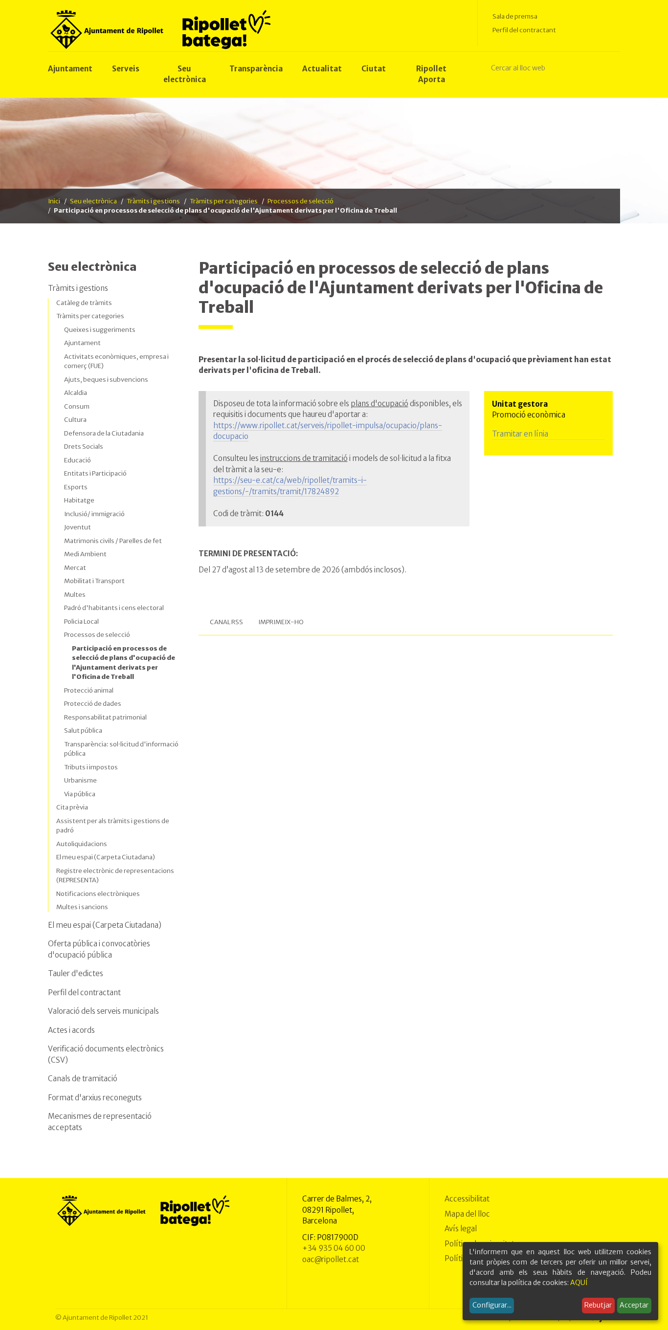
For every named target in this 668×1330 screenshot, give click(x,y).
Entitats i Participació (95, 473)
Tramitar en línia (521, 433)
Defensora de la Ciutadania (104, 433)
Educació (77, 460)
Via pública (79, 794)
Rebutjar (598, 1305)
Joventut (77, 527)
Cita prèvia (72, 807)
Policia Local (81, 621)
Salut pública (83, 730)
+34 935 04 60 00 (333, 1248)
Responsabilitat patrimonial (105, 717)
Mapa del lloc (467, 1214)
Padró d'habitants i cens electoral (114, 608)
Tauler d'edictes (75, 973)
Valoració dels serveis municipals (103, 1011)
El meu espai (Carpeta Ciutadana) (105, 857)
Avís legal (461, 1228)
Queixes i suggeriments (99, 330)
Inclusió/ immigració (94, 514)
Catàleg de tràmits (84, 303)
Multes (75, 594)
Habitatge (79, 500)
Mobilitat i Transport (94, 581)
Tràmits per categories (224, 201)
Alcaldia (75, 393)
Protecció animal (88, 690)
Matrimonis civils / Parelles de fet (113, 541)
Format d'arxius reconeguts (95, 1097)
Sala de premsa (514, 16)
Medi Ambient (85, 554)
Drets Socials (83, 446)
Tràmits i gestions (153, 201)
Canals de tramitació (82, 1078)
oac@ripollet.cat (330, 1259)
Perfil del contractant (524, 30)
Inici (54, 201)
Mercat (75, 568)
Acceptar (634, 1305)
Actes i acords (71, 1030)
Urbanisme (80, 780)
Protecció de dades (92, 703)
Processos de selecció (300, 201)
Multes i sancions (82, 907)
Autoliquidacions (81, 844)
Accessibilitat (467, 1198)
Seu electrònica (93, 201)
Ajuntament (82, 343)
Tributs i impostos (91, 767)
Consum (76, 406)
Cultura (75, 419)
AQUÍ (579, 1282)
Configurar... (492, 1305)
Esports (76, 487)
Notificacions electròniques (98, 894)
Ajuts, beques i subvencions (106, 379)
